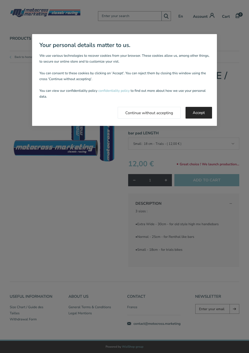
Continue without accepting (149, 113)
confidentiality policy (114, 90)
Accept (199, 112)
